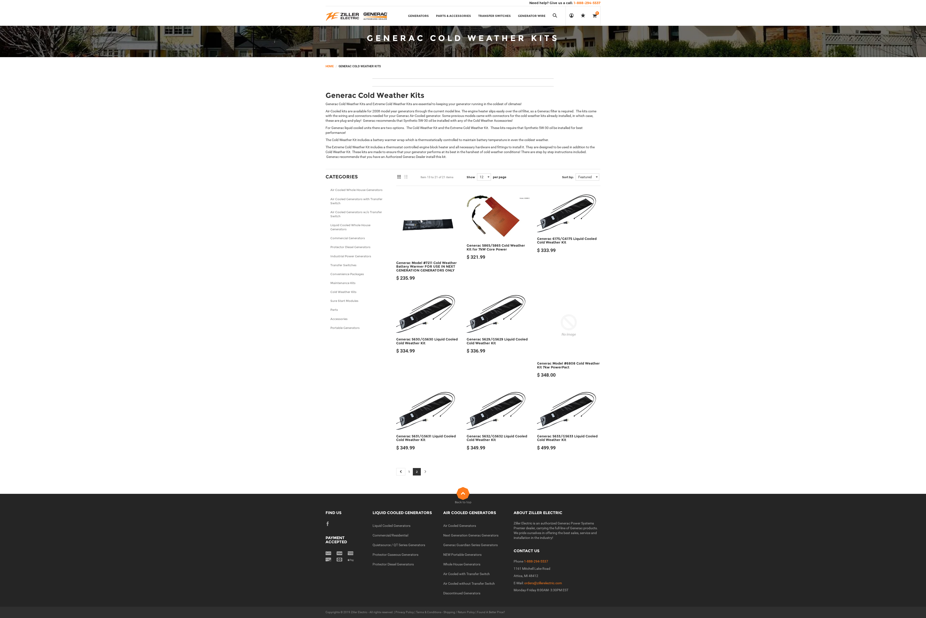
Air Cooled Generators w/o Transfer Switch (356, 214)
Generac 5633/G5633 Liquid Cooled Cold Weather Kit (567, 438)
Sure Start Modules (344, 301)
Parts (334, 310)
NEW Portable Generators (462, 555)
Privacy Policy (404, 612)
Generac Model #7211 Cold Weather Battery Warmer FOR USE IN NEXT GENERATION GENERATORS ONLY (426, 266)
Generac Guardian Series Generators (470, 545)
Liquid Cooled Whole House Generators (350, 227)
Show (471, 177)
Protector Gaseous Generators (395, 555)
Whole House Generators (461, 564)
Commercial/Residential (390, 535)
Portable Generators (345, 328)
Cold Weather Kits (343, 292)
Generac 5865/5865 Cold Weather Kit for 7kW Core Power (496, 247)
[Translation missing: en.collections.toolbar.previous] (400, 471)
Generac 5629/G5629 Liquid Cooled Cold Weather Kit (497, 341)
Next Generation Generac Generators (470, 535)
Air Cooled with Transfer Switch (466, 574)
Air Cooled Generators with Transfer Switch (356, 201)
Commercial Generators (347, 238)
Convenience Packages (347, 274)
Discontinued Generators (461, 593)
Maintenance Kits (342, 283)
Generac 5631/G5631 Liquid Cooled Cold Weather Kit (426, 438)
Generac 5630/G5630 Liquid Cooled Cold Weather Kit (427, 341)
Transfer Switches (343, 265)
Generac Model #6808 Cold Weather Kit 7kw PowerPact (568, 365)
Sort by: (568, 177)
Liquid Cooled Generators (391, 526)
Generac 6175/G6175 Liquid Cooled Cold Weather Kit (567, 240)
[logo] (357, 16)
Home (330, 66)
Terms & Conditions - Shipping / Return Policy (445, 612)
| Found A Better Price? (490, 612)
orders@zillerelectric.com (543, 583)
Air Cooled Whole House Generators (356, 190)
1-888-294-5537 (536, 561)
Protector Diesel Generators (350, 247)
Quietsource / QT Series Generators (399, 545)
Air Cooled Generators (459, 526)
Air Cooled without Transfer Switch (469, 583)
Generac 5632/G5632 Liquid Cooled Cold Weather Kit (497, 438)
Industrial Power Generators (350, 256)
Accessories (338, 319)
